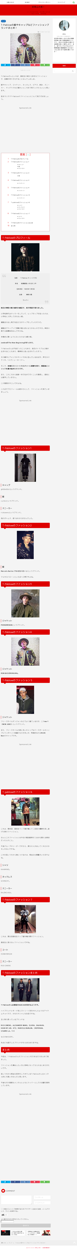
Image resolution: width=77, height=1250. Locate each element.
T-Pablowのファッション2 (20, 173)
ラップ (3, 21)
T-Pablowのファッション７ (20, 213)
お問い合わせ (10, 2)
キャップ (21, 164)
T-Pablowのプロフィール (19, 159)
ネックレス (22, 207)
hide (28, 155)
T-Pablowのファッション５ (20, 195)
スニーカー (22, 168)
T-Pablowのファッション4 (20, 188)
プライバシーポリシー (44, 2)
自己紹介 (27, 2)
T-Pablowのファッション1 (20, 162)
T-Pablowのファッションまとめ (22, 223)
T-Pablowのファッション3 (20, 180)
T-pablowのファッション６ (20, 202)
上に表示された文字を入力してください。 (15, 1219)
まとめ (13, 226)
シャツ (20, 205)
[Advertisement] (25, 131)
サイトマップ (61, 2)
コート (20, 216)
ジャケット (22, 183)
